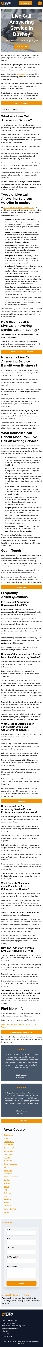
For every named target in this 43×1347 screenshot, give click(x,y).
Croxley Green (9, 1141)
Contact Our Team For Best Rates (21, 351)
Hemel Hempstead (10, 1164)
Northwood (29, 1024)
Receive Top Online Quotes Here (21, 1032)
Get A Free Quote (21, 1120)
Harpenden (8, 1170)
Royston (7, 1212)
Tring (5, 1190)
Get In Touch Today (21, 103)
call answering (21, 74)
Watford (14, 1024)
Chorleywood (8, 1154)
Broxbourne (8, 1183)
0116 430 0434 (25, 3)
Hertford (6, 1186)
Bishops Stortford (10, 1209)
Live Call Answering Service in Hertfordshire (18, 207)
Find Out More (21, 801)
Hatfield (6, 1167)
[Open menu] (40, 3)
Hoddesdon (8, 1193)
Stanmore (20, 1024)
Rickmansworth (9, 1148)
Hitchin (6, 1202)
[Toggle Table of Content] (20, 109)
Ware (5, 1196)
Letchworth (7, 1206)
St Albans (7, 1157)
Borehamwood (9, 1145)
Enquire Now (21, 587)
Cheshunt (7, 1180)
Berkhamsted (8, 1174)
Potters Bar (8, 1161)
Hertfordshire (5, 1024)
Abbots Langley (9, 1151)
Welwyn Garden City (11, 1177)
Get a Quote (20, 46)
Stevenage (7, 1199)
